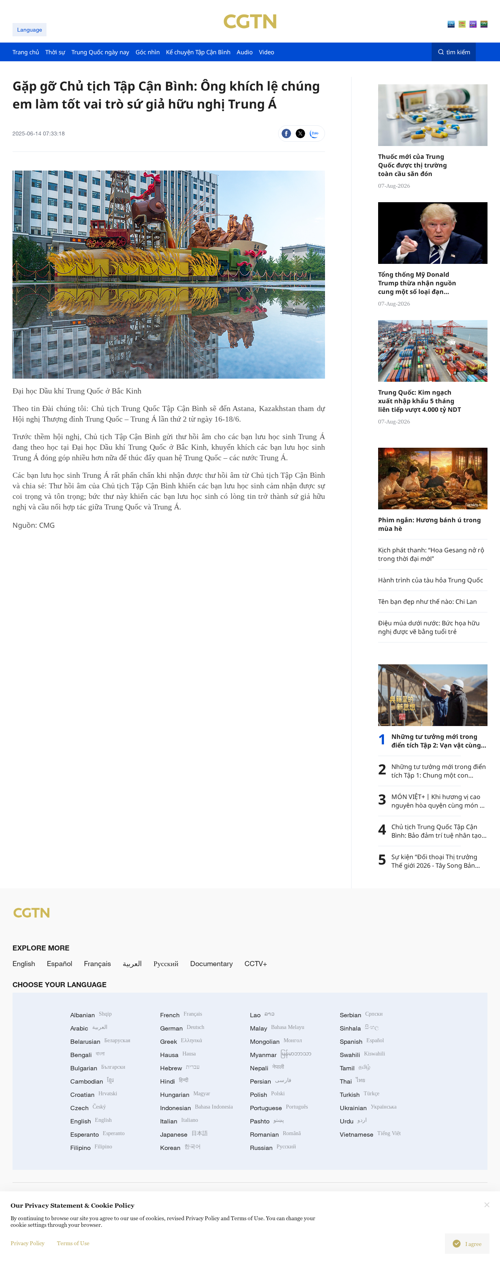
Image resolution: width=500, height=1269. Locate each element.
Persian (270, 1081)
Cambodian (92, 1081)
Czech (88, 1108)
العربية (132, 963)
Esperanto (97, 1134)
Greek (181, 1041)
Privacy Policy (28, 1243)
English (23, 963)
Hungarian (185, 1094)
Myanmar (280, 1055)
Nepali (267, 1068)
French (181, 1015)
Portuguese (279, 1108)
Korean (180, 1148)
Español (59, 963)
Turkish (359, 1094)
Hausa (178, 1055)
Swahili (362, 1055)
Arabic (88, 1028)
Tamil (355, 1068)
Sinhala (359, 1028)
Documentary (211, 963)
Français (97, 963)
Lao (262, 1015)
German (182, 1028)
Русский (166, 963)
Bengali (87, 1055)
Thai (352, 1081)
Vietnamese (370, 1134)
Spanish (362, 1041)
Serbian (361, 1015)
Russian (273, 1148)
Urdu (353, 1121)
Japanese (184, 1134)
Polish (267, 1094)
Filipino (91, 1148)
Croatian (93, 1094)
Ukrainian (368, 1108)
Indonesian (196, 1108)
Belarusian (100, 1041)
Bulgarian (97, 1068)
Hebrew (180, 1068)
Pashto (267, 1121)
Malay (277, 1028)
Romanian (275, 1134)
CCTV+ (256, 963)
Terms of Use (73, 1243)
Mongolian (276, 1041)
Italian (179, 1121)
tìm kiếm (458, 52)
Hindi (174, 1081)
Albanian (91, 1015)
